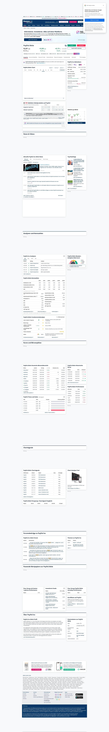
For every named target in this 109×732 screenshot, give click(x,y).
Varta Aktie (64, 686)
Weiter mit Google (95, 20)
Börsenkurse (25, 677)
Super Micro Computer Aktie (76, 684)
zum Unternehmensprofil (29, 637)
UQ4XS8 (43, 118)
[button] (63, 22)
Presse (24, 697)
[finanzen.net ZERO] (80, 33)
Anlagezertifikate (71, 603)
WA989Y (28, 118)
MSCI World (38, 16)
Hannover (25, 374)
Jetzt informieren (33, 39)
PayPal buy (32, 265)
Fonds (38, 25)
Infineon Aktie (40, 685)
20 (62, 109)
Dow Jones (54, 677)
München (25, 376)
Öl (75, 16)
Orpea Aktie (82, 677)
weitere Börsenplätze (28, 392)
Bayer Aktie (51, 680)
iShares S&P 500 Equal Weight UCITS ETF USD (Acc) (51, 597)
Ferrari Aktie (33, 684)
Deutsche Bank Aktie (72, 681)
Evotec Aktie (25, 689)
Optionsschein (80, 603)
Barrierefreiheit (47, 702)
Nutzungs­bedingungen (49, 698)
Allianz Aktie (40, 681)
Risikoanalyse (41, 337)
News (29, 25)
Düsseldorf (25, 370)
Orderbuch (25, 412)
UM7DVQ (59, 117)
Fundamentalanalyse (28, 337)
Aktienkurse (31, 677)
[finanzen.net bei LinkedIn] (58, 697)
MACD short (41, 487)
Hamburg (25, 372)
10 (48, 107)
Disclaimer (46, 697)
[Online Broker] (28, 22)
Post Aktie (25, 678)
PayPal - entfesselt (77, 542)
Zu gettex (70, 87)
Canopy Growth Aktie (27, 688)
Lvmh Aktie (43, 689)
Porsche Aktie (40, 686)
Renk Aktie (74, 682)
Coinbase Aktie (47, 685)
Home (25, 28)
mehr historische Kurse (73, 382)
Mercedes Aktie (80, 682)
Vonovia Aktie (75, 686)
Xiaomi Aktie (58, 686)
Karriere (24, 695)
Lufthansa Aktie (54, 681)
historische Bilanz (42, 311)
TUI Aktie (35, 681)
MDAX (45, 677)
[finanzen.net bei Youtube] (60, 695)
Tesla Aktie (46, 680)
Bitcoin (62, 16)
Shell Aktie (54, 689)
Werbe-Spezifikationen (38, 697)
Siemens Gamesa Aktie (74, 677)
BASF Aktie (62, 680)
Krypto (73, 25)
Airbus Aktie (72, 685)
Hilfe (34, 693)
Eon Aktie (70, 686)
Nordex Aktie (62, 688)
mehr (69, 548)
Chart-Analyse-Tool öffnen (73, 488)
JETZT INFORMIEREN (36, 669)
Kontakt (24, 693)
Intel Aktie (68, 688)
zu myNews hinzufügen (28, 196)
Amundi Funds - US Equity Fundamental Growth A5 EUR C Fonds (52, 601)
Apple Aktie (54, 682)
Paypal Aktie (46, 684)
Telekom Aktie (53, 684)
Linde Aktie (79, 688)
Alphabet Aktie (66, 685)
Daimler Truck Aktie (67, 682)
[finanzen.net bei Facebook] (58, 695)
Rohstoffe (67, 25)
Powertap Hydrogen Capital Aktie (46, 678)
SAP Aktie (60, 682)
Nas (55, 16)
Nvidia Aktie (32, 680)
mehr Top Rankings (72, 188)
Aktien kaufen (60, 689)
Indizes (33, 25)
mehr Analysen (26, 274)
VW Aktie (60, 681)
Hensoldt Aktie (40, 684)
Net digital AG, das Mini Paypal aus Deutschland (78, 545)
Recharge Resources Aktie (59, 678)
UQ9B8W (63, 117)
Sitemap (24, 698)
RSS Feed (60, 195)
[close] (103, 5)
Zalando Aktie (35, 688)
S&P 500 (78, 635)
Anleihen (62, 25)
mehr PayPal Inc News (28, 195)
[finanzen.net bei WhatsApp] (57, 699)
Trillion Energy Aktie (77, 678)
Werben (35, 695)
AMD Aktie (60, 685)
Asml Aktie (31, 689)
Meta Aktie (34, 686)
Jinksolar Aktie (48, 682)
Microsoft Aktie (26, 682)
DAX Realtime (40, 677)
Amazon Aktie (26, 680)
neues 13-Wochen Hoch (43, 492)
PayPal (24, 475)
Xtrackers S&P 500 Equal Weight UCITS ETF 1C (51, 593)
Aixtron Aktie (37, 689)
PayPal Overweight (34, 269)
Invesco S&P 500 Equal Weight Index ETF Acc (50, 605)
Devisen (78, 25)
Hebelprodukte (54, 25)
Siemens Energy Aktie (27, 681)
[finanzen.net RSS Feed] (59, 699)
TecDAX (49, 677)
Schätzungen (55, 311)
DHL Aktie (57, 680)
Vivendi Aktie (59, 684)
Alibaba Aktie (73, 688)
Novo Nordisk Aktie (32, 685)
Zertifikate (47, 25)
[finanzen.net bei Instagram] (56, 695)
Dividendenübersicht (28, 311)
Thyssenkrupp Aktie (27, 686)
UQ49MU (46, 118)
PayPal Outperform (34, 263)
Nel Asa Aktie (80, 681)
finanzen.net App (68, 693)
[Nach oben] (84, 730)
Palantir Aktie (54, 685)
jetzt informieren (41, 63)
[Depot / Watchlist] (66, 45)
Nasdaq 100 (59, 677)
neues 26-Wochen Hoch (43, 494)
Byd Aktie (65, 681)
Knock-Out (70, 605)
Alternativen (54, 337)
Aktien (24, 25)
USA (77, 631)
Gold (81, 16)
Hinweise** (60, 118)
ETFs (42, 25)
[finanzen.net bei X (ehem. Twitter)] (56, 697)
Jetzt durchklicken (78, 166)
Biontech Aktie (41, 682)
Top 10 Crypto (47, 16)
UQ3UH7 (40, 118)
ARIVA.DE (54, 716)
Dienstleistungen (80, 633)
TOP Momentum (41, 475)
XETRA (24, 378)
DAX (24, 16)
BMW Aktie (78, 685)
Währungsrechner (69, 695)
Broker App (67, 697)
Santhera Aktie (69, 678)
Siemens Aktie (47, 681)
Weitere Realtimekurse (73, 86)
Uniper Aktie (48, 689)
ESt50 (31, 16)
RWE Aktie (25, 685)
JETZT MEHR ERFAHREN (69, 669)
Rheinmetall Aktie (39, 680)
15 (59, 109)
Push (25, 70)
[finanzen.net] (27, 21)
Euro (69, 16)
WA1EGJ (37, 118)
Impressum (46, 693)
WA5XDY (24, 118)
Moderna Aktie (66, 684)
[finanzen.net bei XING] (60, 697)
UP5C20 (31, 118)
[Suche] (57, 22)
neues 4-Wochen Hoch (43, 490)
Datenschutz (46, 695)
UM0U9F (34, 118)
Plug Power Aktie (33, 682)
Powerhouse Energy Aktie (33, 678)
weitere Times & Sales (49, 412)
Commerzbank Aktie (76, 680)
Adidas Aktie (55, 688)
